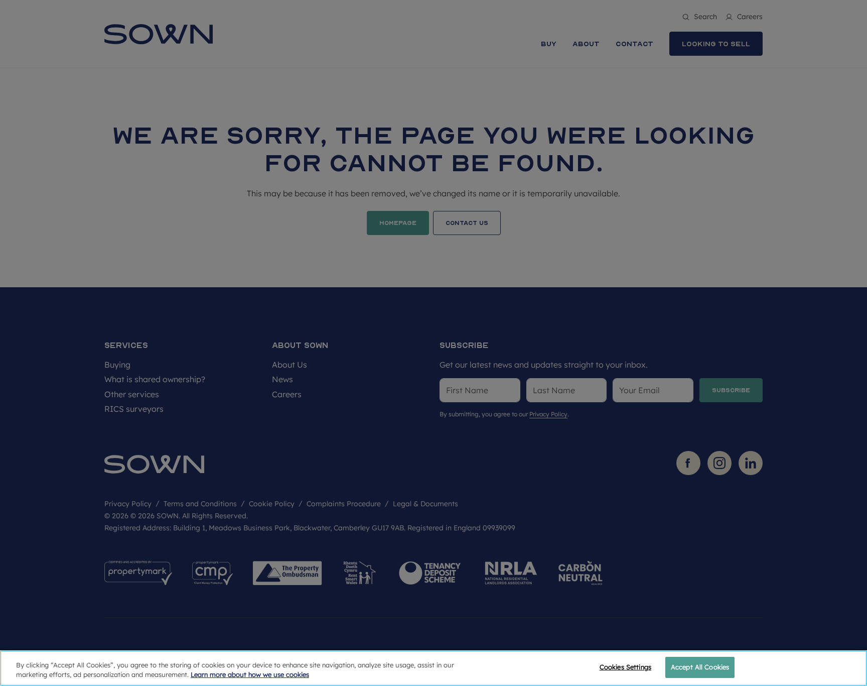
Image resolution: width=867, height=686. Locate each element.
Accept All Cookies (700, 667)
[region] (433, 668)
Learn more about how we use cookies (250, 675)
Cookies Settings (625, 667)
